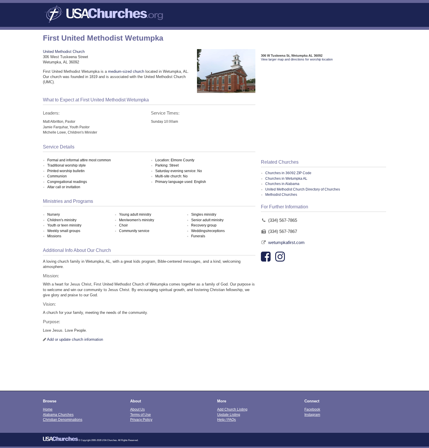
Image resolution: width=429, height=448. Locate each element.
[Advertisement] (323, 111)
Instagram (312, 414)
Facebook (312, 409)
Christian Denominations (62, 419)
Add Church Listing (232, 409)
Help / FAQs (226, 419)
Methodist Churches (281, 195)
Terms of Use (140, 414)
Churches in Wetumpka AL (286, 179)
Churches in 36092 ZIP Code (288, 173)
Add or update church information (75, 339)
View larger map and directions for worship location (297, 59)
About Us (137, 409)
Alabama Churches (58, 414)
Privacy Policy (141, 419)
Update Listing (228, 414)
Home (48, 409)
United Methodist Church (64, 51)
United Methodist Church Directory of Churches (302, 189)
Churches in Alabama (282, 184)
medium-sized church (126, 71)
